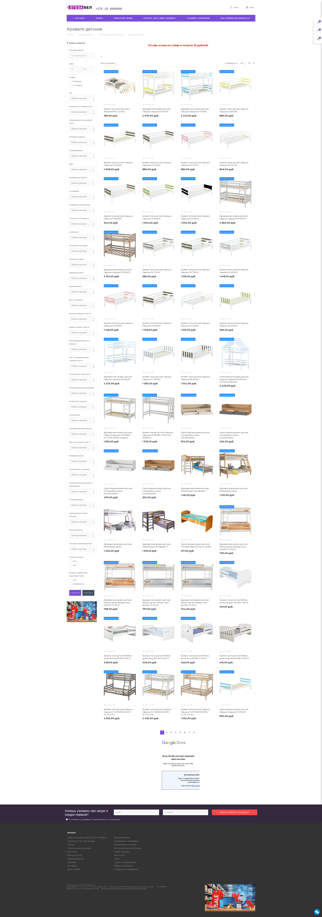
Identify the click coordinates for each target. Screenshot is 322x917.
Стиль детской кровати (79, 218)
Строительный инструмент (79, 848)
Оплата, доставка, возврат (159, 18)
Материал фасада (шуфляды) (81, 388)
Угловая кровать (76, 500)
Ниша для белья (76, 530)
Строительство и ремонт (125, 845)
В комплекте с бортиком (79, 374)
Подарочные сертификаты (126, 869)
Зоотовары (72, 866)
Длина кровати (75, 286)
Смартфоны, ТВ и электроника (81, 841)
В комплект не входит (78, 246)
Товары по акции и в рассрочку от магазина (87, 837)
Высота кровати (76, 300)
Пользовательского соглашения (105, 819)
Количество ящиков (77, 401)
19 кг (75, 580)
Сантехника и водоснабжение (128, 848)
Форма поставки (76, 259)
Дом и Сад (72, 852)
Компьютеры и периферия (126, 841)
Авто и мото (119, 855)
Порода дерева (76, 150)
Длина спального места (79, 327)
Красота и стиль (74, 855)
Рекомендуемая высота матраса (79, 342)
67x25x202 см (78, 584)
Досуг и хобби (73, 869)
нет (74, 565)
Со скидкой (77, 85)
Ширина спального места (80, 313)
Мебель (70, 845)
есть (75, 561)
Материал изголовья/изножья (78, 514)
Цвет (71, 164)
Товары (72, 77)
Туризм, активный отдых (125, 862)
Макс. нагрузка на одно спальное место (79, 359)
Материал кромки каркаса (80, 428)
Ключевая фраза (76, 50)
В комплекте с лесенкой (79, 469)
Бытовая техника (121, 837)
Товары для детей (75, 859)
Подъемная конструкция (79, 205)
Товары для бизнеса (123, 866)
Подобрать (75, 593)
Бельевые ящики (76, 456)
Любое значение (79, 98)
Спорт (117, 859)
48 (242, 63)
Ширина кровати (76, 273)
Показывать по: (231, 63)
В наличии (77, 81)
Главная (70, 35)
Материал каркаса (77, 137)
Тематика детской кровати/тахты (80, 121)
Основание (74, 191)
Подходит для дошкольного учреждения (81, 484)
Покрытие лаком (76, 557)
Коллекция (73, 232)
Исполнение (74, 415)
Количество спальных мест (81, 106)
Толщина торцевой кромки (80, 543)
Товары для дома (122, 852)
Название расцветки (78, 178)
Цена (71, 64)
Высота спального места (79, 442)
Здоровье (71, 862)
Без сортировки (107, 63)
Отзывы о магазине (198, 18)
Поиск (99, 18)
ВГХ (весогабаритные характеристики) (78, 574)
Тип (70, 93)
